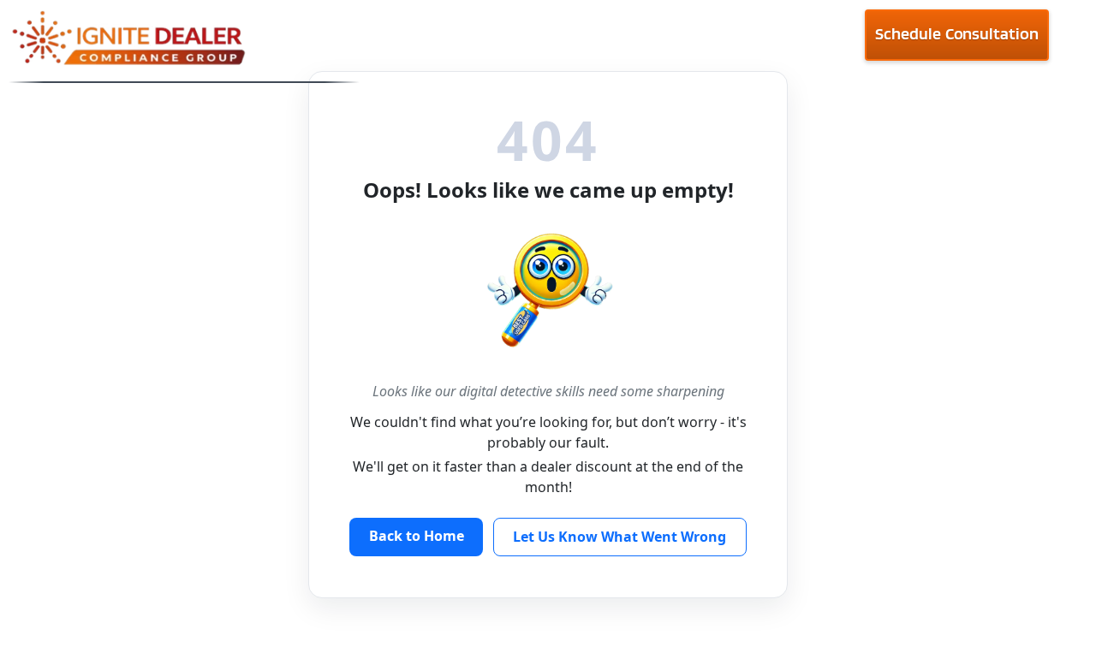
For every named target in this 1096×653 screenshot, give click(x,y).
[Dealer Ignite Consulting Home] (184, 40)
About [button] (493, 43)
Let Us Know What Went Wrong (619, 536)
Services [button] (749, 43)
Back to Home (416, 535)
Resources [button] (618, 43)
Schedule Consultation (956, 33)
